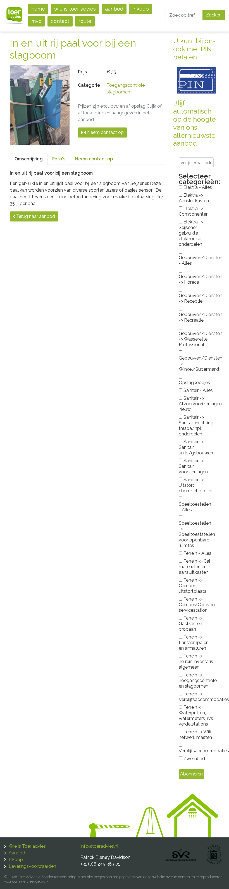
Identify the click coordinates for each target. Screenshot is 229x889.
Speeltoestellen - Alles (195, 507)
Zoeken (213, 15)
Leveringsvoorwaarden (32, 866)
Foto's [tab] (58, 159)
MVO (36, 21)
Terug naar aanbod (35, 216)
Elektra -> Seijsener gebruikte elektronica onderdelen (191, 233)
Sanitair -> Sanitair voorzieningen (193, 466)
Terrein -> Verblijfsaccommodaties (196, 696)
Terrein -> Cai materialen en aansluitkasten (194, 566)
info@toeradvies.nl (99, 846)
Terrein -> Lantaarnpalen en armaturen (194, 642)
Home (38, 9)
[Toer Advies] (14, 15)
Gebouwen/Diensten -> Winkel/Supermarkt (196, 363)
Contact (60, 21)
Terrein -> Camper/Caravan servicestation (196, 604)
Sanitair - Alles (197, 390)
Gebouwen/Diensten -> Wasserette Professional (196, 339)
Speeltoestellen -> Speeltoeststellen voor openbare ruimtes (196, 534)
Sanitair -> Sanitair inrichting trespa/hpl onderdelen (196, 426)
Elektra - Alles (197, 187)
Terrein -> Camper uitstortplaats (192, 585)
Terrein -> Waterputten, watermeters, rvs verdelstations (196, 716)
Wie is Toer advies (75, 9)
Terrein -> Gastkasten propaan (190, 623)
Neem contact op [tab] (94, 159)
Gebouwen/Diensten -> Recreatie (196, 317)
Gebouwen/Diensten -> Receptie (196, 298)
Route (84, 21)
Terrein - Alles (196, 553)
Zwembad (193, 758)
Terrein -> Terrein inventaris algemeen (196, 661)
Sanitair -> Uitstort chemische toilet (196, 485)
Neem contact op (105, 132)
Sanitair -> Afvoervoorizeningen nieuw (196, 404)
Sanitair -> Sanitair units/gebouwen (196, 447)
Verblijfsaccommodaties (196, 750)
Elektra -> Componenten (194, 211)
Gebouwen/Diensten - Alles (196, 260)
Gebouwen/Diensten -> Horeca (196, 279)
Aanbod (114, 9)
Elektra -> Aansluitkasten (194, 197)
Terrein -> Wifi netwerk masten (195, 734)
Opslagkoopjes (194, 382)
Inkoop (140, 9)
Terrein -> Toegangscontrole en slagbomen (196, 680)
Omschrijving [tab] (29, 159)
